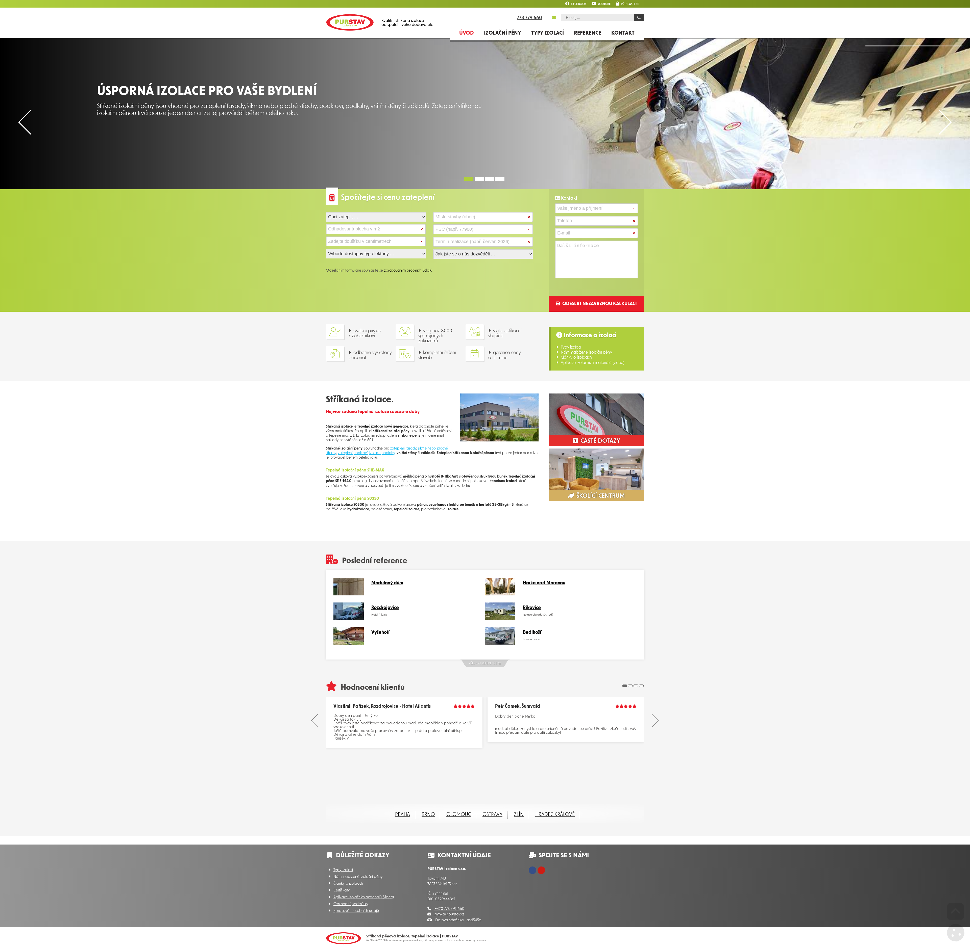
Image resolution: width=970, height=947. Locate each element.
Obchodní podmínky (350, 904)
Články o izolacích (576, 358)
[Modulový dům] (348, 594)
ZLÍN (519, 814)
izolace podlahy (382, 453)
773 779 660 (529, 18)
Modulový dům (387, 583)
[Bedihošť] (500, 644)
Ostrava (492, 814)
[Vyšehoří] (348, 644)
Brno (428, 814)
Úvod (350, 22)
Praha (402, 814)
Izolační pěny (502, 33)
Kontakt (623, 33)
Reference (587, 33)
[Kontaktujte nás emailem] (554, 17)
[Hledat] (639, 17)
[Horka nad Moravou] (500, 594)
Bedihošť (532, 632)
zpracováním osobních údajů (408, 271)
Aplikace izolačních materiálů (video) (592, 363)
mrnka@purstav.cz (449, 914)
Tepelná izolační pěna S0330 (352, 499)
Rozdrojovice (385, 608)
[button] (627, 4)
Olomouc (458, 814)
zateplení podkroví (353, 453)
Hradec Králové (555, 814)
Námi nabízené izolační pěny (586, 353)
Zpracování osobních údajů (356, 911)
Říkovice (532, 608)
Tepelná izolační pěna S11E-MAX (355, 470)
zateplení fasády (403, 449)
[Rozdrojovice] (348, 619)
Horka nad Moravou (544, 583)
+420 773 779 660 (449, 909)
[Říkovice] (500, 619)
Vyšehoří (380, 632)
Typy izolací (547, 33)
